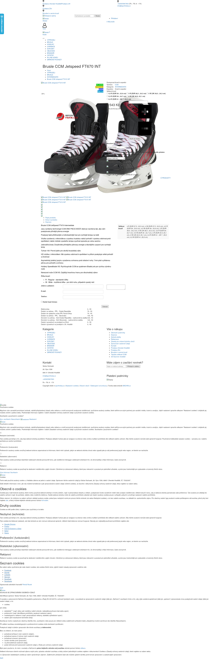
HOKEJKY (50, 337)
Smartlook (7, 579)
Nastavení (33, 419)
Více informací (5, 472)
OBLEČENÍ (51, 343)
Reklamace (115, 339)
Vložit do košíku (134, 138)
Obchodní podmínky (118, 333)
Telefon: (44, 296)
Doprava (48, 222)
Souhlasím (14, 472)
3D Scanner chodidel (118, 357)
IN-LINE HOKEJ (52, 350)
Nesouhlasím (15, 419)
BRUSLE (50, 75)
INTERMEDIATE (52, 77)
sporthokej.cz (59, 386)
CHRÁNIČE (51, 339)
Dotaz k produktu (51, 220)
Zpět (1, 588)
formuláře (44, 500)
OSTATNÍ (50, 348)
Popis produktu (50, 218)
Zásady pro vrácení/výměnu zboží (123, 341)
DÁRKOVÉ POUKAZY (54, 352)
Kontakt (113, 346)
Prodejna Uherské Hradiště (120, 348)
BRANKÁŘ (50, 346)
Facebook (7, 570)
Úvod (49, 70)
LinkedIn (7, 575)
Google (6, 572)
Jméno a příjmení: (47, 286)
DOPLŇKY (50, 341)
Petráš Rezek (27, 584)
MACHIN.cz (127, 386)
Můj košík (111, 22)
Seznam (7, 577)
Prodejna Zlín (47, 8)
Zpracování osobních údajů (120, 343)
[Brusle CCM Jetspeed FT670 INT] (53, 82)
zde (7, 500)
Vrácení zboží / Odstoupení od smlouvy (93, 386)
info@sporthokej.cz (124, 6)
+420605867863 (123, 4)
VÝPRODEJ (51, 72)
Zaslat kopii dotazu (50, 302)
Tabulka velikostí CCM (118, 354)
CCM (116, 84)
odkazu (82, 648)
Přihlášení (114, 18)
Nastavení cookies (72, 386)
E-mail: (43, 291)
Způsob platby (116, 337)
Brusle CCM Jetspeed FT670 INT (58, 79)
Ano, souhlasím (5, 419)
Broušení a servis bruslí (51, 13)
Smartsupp (8, 581)
